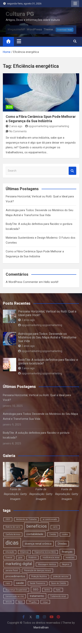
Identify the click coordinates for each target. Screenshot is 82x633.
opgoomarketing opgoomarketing (48, 126)
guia (20, 557)
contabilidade (34, 534)
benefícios (36, 526)
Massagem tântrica (47, 564)
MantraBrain (41, 627)
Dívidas (62, 543)
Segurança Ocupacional (16, 590)
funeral (9, 557)
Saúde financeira (37, 583)
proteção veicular (60, 576)
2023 (8, 519)
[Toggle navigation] (19, 41)
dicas (12, 542)
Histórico (32, 557)
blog (9, 107)
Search (72, 171)
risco (8, 583)
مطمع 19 (33, 602)
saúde (20, 583)
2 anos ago (15, 126)
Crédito (52, 534)
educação (10, 552)
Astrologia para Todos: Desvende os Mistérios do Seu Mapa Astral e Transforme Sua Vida (47, 337)
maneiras (70, 557)
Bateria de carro (13, 527)
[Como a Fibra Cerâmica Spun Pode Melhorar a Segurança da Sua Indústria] (41, 92)
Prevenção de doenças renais (37, 570)
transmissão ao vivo (15, 596)
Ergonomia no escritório (45, 552)
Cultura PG (20, 13)
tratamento (37, 596)
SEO (35, 589)
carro (55, 527)
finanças (67, 551)
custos (65, 534)
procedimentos (15, 576)
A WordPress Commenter (22, 282)
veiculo (9, 602)
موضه (45, 602)
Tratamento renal (58, 596)
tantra (47, 590)
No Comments (18, 131)
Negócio (65, 564)
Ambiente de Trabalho (26, 519)
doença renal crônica (38, 543)
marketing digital (19, 564)
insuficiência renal (51, 557)
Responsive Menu (75, 3)
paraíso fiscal (12, 570)
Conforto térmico (13, 534)
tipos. (58, 590)
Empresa (24, 552)
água (20, 602)
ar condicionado (50, 519)
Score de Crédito (58, 583)
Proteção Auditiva (39, 576)
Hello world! (51, 282)
